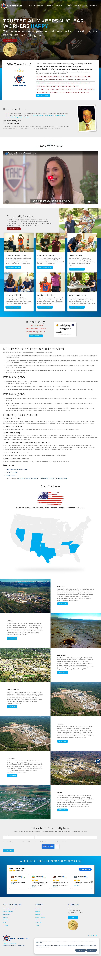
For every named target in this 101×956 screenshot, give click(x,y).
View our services (11, 475)
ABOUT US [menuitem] (6, 920)
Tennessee (59, 478)
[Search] (97, 6)
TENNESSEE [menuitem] (38, 922)
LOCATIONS (68, 6)
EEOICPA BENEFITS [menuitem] (8, 912)
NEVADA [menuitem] (37, 912)
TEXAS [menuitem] (37, 925)
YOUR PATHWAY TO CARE (36, 6)
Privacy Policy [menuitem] (6, 943)
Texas (65, 478)
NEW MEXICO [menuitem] (38, 914)
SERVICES (59, 6)
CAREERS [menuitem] (5, 925)
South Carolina (44, 478)
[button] (9, 882)
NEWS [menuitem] (4, 922)
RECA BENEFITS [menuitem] (7, 914)
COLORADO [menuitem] (38, 909)
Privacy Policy (39, 942)
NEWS (85, 6)
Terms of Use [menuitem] (13, 943)
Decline (91, 950)
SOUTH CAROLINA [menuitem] (40, 917)
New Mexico (34, 478)
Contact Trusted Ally (12, 472)
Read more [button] (13, 883)
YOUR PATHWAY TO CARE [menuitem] (9, 909)
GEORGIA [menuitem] (37, 920)
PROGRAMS (50, 6)
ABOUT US (78, 6)
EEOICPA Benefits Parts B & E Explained (17, 469)
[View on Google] (12, 877)
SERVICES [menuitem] (5, 917)
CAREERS (92, 6)
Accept (80, 950)
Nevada (27, 478)
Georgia (52, 478)
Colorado (21, 478)
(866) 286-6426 (71, 914)
